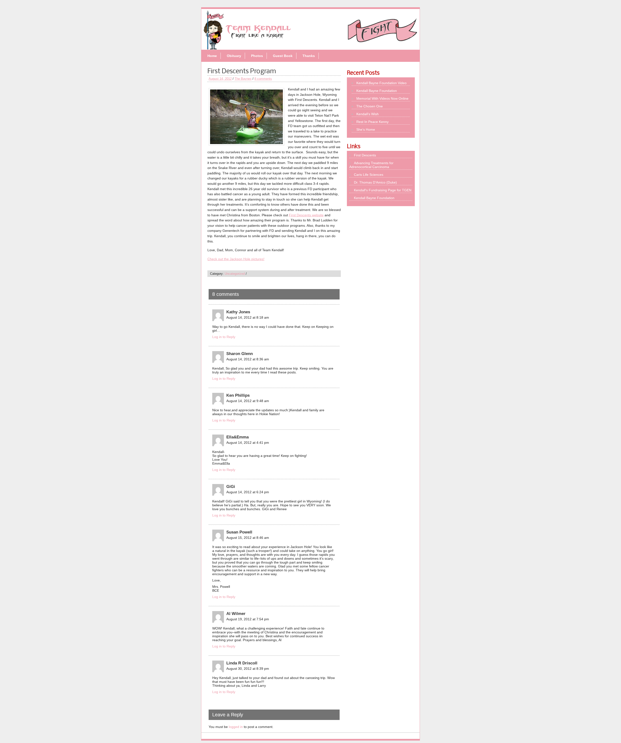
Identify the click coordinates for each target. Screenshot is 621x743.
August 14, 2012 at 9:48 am (247, 401)
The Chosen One (369, 106)
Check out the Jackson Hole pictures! (235, 259)
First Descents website (306, 215)
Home (212, 56)
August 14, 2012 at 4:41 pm (247, 442)
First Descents (365, 155)
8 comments (263, 79)
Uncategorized (235, 273)
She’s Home (365, 129)
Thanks (308, 56)
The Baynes (243, 79)
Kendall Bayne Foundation (376, 91)
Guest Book (283, 56)
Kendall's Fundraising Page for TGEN (382, 190)
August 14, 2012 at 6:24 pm (247, 492)
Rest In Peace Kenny (372, 122)
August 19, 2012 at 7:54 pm (247, 619)
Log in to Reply (223, 337)
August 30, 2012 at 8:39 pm (247, 668)
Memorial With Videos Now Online (382, 98)
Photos (257, 56)
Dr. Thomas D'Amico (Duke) (375, 182)
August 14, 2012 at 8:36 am (247, 359)
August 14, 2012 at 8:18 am (247, 317)
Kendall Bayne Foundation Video (381, 83)
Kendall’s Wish (367, 114)
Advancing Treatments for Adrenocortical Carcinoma (371, 165)
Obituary (234, 56)
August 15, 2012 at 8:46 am (247, 538)
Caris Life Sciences (368, 175)
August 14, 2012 (220, 79)
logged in (236, 727)
